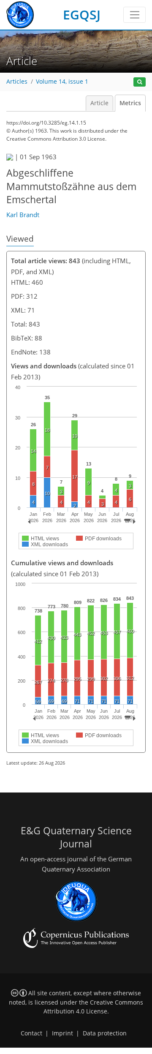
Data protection (105, 1033)
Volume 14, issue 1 (62, 81)
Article (99, 103)
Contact (31, 1033)
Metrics (130, 103)
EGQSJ (81, 14)
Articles (16, 81)
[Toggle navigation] (134, 15)
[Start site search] (139, 82)
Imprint (62, 1033)
